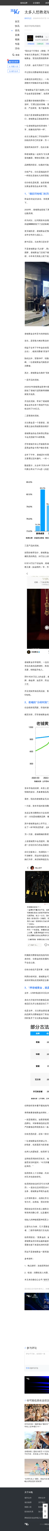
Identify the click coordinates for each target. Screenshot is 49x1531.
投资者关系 (28, 1511)
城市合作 (28, 1497)
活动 (17, 48)
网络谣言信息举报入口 (33, 1517)
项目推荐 (28, 1502)
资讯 (17, 30)
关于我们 (41, 1502)
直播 (17, 34)
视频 (17, 39)
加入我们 (41, 1511)
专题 (17, 43)
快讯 (17, 25)
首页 (17, 21)
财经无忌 (28, 18)
